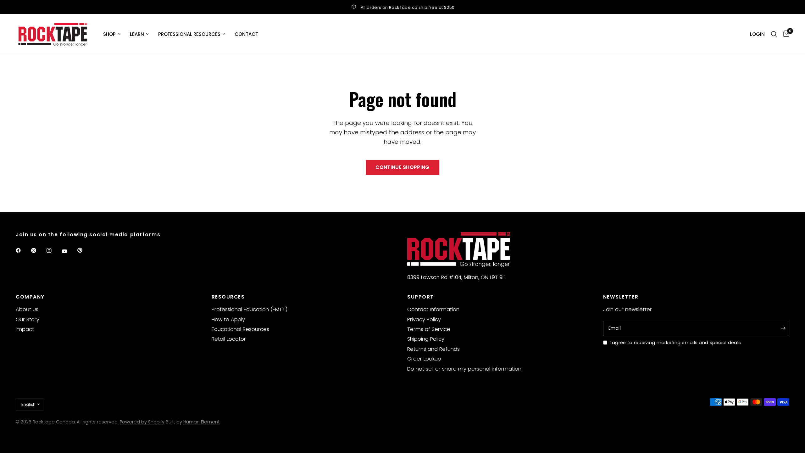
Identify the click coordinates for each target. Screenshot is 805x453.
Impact (25, 329)
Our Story (27, 319)
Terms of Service (428, 329)
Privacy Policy (424, 319)
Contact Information (433, 309)
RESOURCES (228, 296)
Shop (109, 34)
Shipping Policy (425, 339)
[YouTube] (69, 251)
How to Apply (228, 319)
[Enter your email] (783, 328)
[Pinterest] (84, 250)
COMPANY (30, 296)
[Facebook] (23, 250)
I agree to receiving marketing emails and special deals (675, 342)
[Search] (774, 34)
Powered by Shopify (142, 422)
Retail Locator (229, 339)
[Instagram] (53, 250)
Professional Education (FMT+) (250, 309)
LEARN (137, 34)
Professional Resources (189, 34)
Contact (246, 34)
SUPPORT (420, 296)
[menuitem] (111, 34)
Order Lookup (424, 358)
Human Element (201, 422)
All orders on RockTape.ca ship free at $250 (408, 7)
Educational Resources (240, 329)
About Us (27, 309)
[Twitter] (38, 250)
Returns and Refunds (433, 349)
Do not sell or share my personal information (464, 368)
